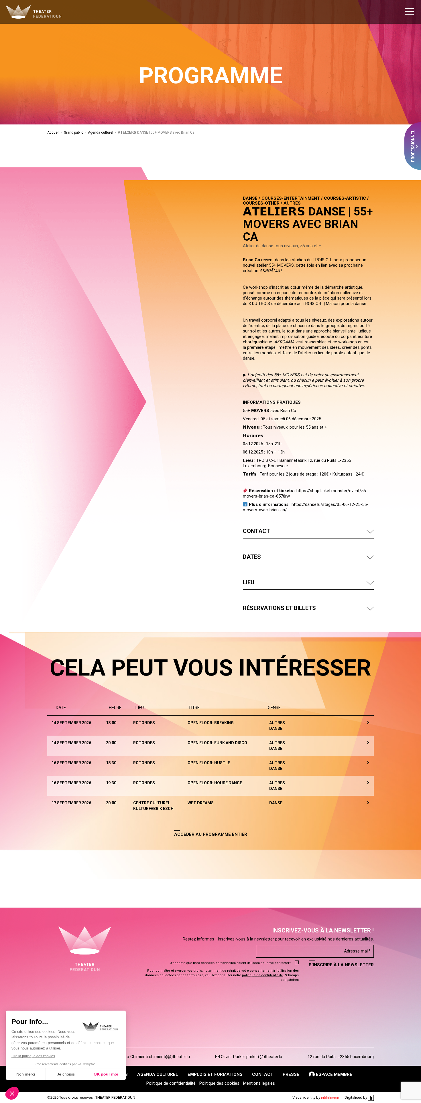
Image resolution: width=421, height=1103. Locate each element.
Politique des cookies (219, 1083)
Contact (262, 1074)
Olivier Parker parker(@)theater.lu (251, 1056)
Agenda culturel (100, 132)
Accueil (53, 132)
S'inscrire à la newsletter (341, 964)
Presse (291, 1074)
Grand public (73, 132)
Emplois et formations (215, 1074)
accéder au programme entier (210, 834)
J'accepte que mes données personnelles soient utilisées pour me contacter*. (231, 963)
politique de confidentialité (262, 975)
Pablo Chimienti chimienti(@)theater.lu (153, 1056)
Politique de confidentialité (171, 1083)
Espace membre (333, 1074)
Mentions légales (259, 1083)
